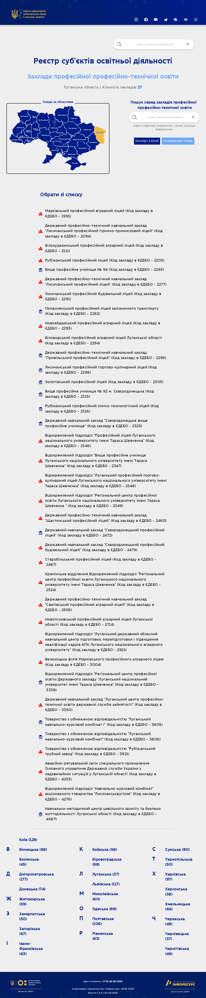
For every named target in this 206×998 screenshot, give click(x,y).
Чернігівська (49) (177, 951)
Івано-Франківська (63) (31, 949)
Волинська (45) (29, 862)
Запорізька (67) (30, 931)
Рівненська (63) (103, 936)
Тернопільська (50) (179, 862)
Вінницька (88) (33, 850)
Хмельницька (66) (178, 907)
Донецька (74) (32, 889)
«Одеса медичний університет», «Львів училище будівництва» (164, 128)
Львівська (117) (106, 884)
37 (140, 87)
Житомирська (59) (32, 902)
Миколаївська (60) (105, 896)
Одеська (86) (104, 909)
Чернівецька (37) (177, 936)
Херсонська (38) (176, 891)
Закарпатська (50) (32, 916)
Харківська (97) (176, 877)
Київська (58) (104, 850)
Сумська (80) (177, 850)
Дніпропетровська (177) (36, 877)
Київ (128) (28, 840)
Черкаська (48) (175, 921)
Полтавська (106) (103, 921)
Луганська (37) (105, 874)
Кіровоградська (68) (107, 862)
